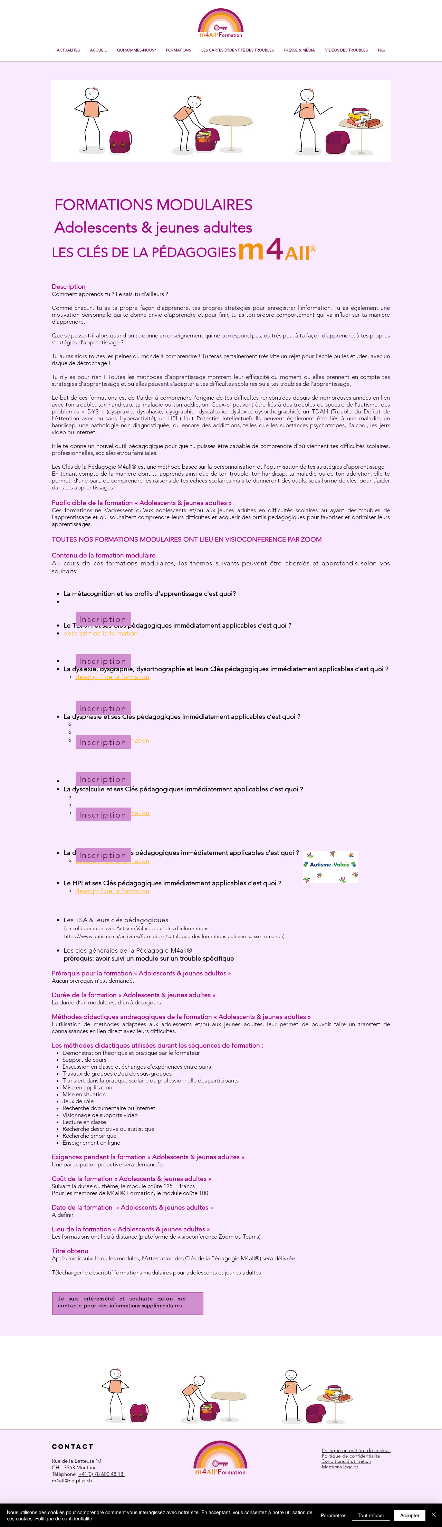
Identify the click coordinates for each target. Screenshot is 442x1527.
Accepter (410, 1515)
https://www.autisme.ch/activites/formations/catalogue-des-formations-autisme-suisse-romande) (174, 936)
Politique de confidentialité (63, 1518)
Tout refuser (371, 1515)
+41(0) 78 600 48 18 (101, 1474)
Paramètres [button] (333, 1515)
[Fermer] (434, 1515)
